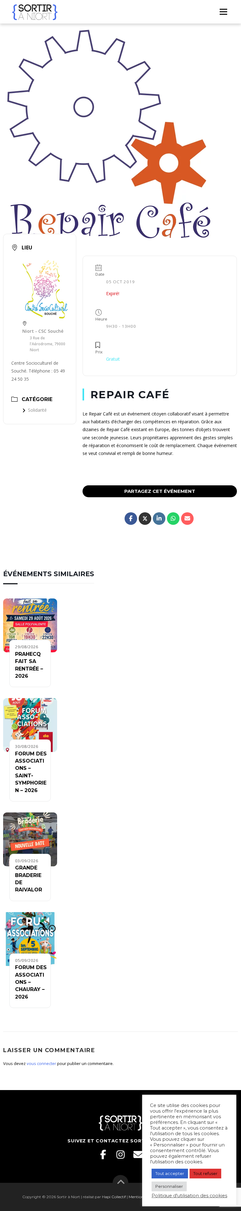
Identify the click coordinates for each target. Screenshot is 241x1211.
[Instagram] (120, 1154)
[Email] (138, 1154)
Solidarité (37, 410)
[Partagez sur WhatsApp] (173, 518)
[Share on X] (145, 518)
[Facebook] (103, 1154)
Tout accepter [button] (169, 1173)
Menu (223, 11)
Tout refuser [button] (205, 1173)
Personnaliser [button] (169, 1186)
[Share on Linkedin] (159, 518)
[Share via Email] (187, 518)
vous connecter (41, 1063)
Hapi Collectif (114, 1196)
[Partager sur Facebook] (131, 518)
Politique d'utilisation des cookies (189, 1195)
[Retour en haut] (121, 1183)
